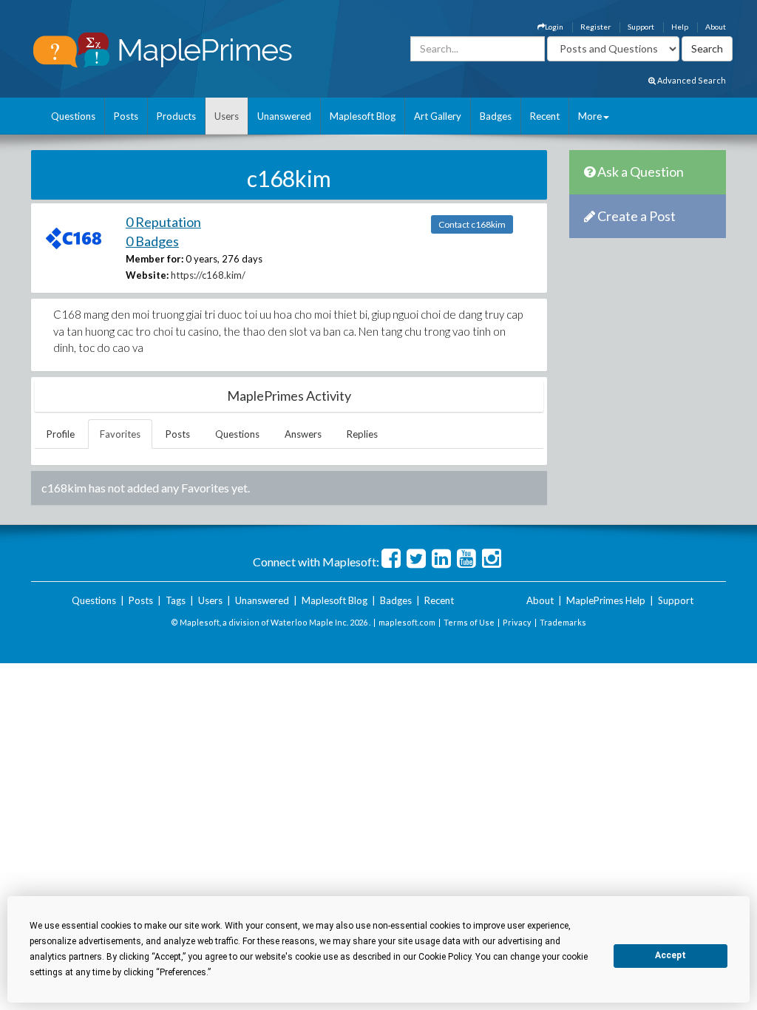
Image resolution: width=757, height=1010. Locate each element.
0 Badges (152, 241)
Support (641, 26)
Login (554, 26)
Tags (176, 600)
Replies (362, 434)
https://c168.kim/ (208, 275)
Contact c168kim (472, 224)
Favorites (120, 434)
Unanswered (284, 116)
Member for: (154, 259)
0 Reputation (163, 222)
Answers (303, 434)
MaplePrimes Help (605, 600)
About (715, 26)
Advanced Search (691, 80)
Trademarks (563, 622)
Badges (496, 116)
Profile (61, 434)
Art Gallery (437, 116)
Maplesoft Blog (363, 116)
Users (226, 116)
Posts (126, 116)
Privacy (517, 622)
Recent (545, 116)
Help (679, 26)
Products (176, 116)
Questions (73, 116)
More (590, 116)
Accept (670, 955)
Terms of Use (469, 622)
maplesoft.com (406, 622)
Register (595, 26)
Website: (147, 275)
